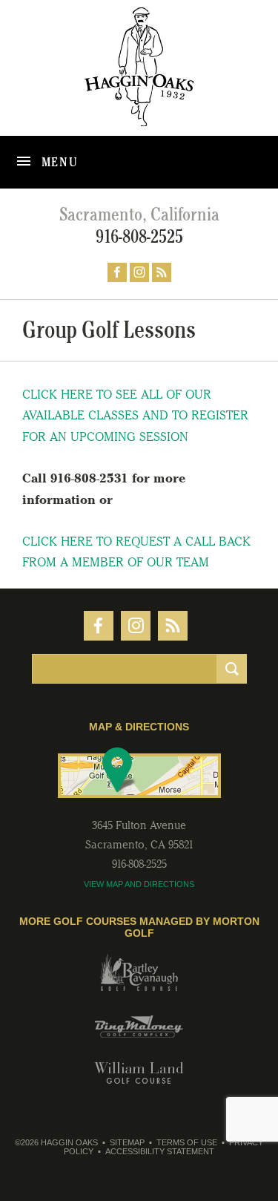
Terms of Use (186, 1142)
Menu (58, 161)
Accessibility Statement (159, 1151)
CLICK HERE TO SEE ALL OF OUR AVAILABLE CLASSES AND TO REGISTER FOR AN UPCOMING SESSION (135, 416)
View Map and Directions (139, 884)
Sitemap (127, 1142)
